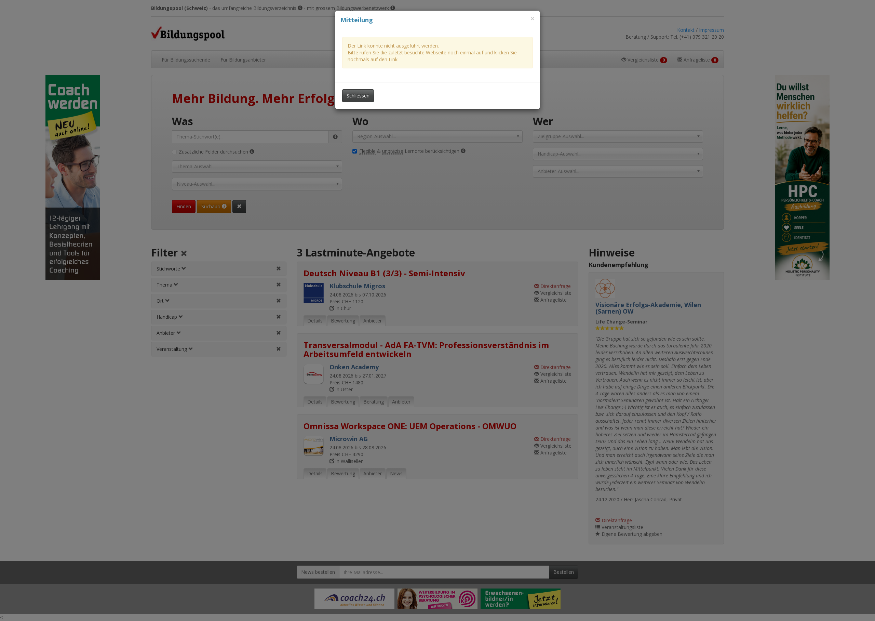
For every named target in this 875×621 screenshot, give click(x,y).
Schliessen (358, 95)
